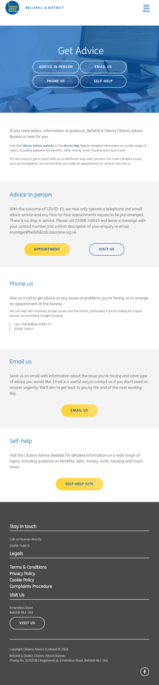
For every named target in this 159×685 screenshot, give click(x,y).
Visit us (107, 249)
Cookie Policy (22, 580)
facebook (144, 671)
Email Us (103, 67)
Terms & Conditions (28, 567)
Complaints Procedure (31, 586)
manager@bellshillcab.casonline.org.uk (43, 233)
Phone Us (56, 81)
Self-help (103, 81)
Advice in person (56, 67)
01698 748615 (24, 329)
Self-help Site (79, 484)
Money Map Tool (75, 146)
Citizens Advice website (38, 146)
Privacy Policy (22, 574)
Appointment (47, 249)
